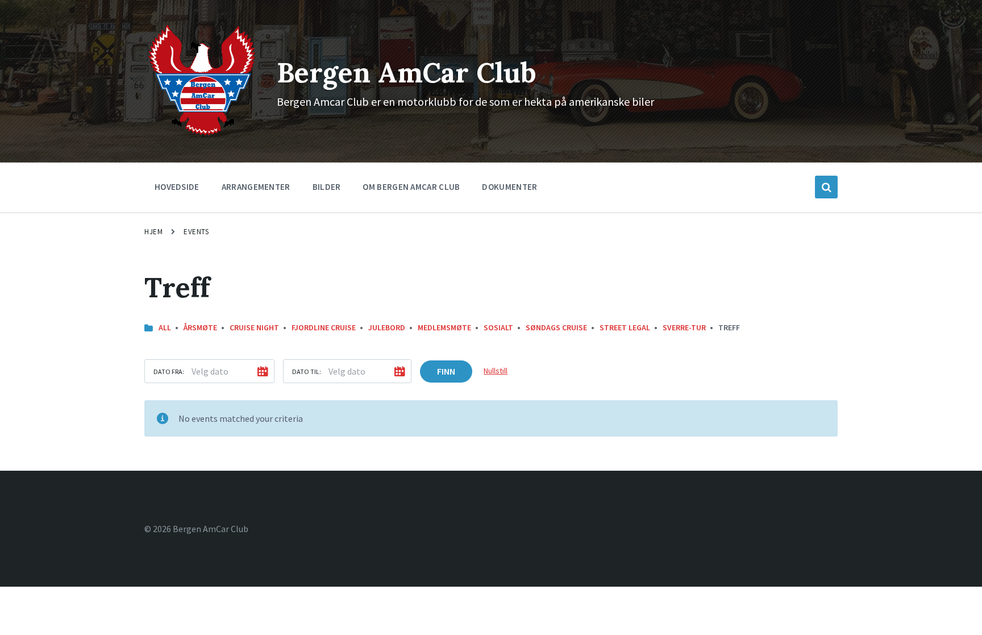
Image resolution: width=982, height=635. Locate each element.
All (165, 327)
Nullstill (495, 371)
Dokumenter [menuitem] (509, 186)
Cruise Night (254, 327)
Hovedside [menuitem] (177, 186)
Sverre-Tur (684, 327)
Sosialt (498, 327)
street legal (625, 327)
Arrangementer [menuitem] (256, 186)
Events (196, 231)
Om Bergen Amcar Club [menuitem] (411, 186)
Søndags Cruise (556, 327)
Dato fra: (168, 371)
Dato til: (306, 371)
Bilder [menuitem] (327, 186)
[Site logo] (202, 134)
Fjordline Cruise (324, 327)
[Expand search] (826, 187)
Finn (446, 371)
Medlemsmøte (444, 327)
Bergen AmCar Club (406, 72)
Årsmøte (200, 327)
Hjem (153, 231)
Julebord (386, 327)
